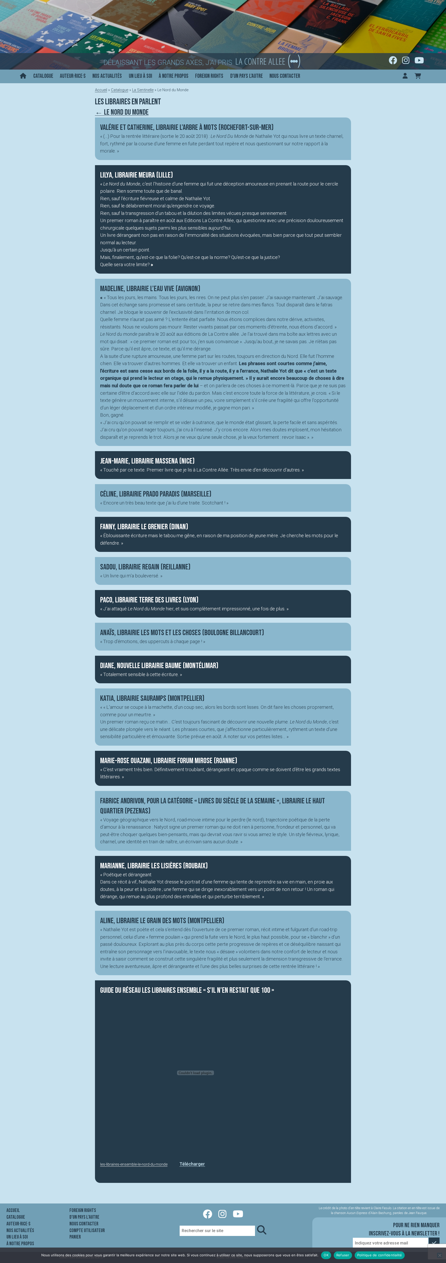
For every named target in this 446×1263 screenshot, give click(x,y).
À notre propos (173, 76)
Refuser (342, 1255)
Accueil (101, 90)
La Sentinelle (143, 90)
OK (326, 1255)
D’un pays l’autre (246, 76)
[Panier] (417, 76)
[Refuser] (439, 1255)
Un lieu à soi (140, 76)
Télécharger (192, 1164)
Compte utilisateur (87, 1230)
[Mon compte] (405, 76)
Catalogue (43, 76)
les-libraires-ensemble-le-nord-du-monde (134, 1164)
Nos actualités (107, 76)
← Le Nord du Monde (122, 112)
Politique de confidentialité (379, 1255)
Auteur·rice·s (73, 76)
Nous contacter (284, 76)
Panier (75, 1237)
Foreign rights (209, 76)
